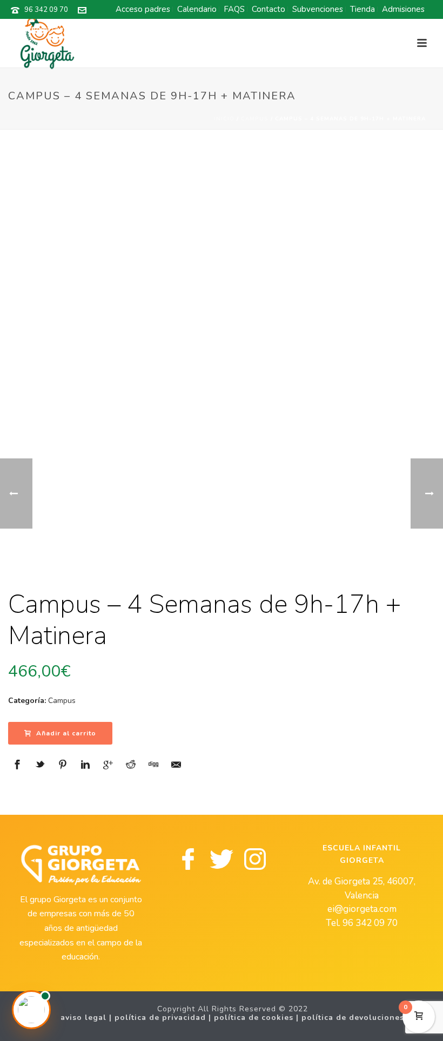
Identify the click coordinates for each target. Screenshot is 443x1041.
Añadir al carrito (66, 733)
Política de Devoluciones (352, 1017)
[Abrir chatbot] (31, 1009)
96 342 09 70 (46, 10)
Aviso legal (83, 1017)
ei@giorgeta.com (38, 29)
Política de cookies (253, 1017)
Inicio (224, 119)
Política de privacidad (160, 1017)
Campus (255, 119)
